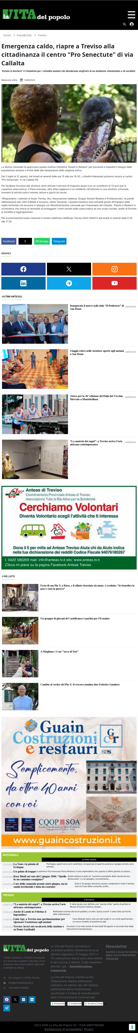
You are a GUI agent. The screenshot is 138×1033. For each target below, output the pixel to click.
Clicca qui (112, 958)
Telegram (59, 241)
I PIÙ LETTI (8, 576)
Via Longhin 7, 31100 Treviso (24, 977)
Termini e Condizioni (95, 1003)
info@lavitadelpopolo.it (20, 982)
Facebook (9, 241)
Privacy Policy (59, 1003)
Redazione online (9, 80)
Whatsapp (42, 241)
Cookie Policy (76, 1003)
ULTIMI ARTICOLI (12, 296)
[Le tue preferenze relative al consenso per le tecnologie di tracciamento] (132, 1027)
